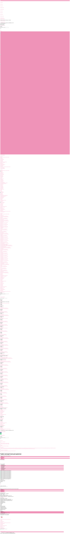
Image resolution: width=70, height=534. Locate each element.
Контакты (1, 146)
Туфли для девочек (3, 127)
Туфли (1, 51)
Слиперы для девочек (3, 115)
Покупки (1, 67)
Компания (1, 165)
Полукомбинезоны (3, 62)
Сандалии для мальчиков (12, 450)
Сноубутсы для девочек (4, 121)
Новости (1, 72)
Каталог (1, 75)
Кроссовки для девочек (4, 95)
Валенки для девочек (3, 87)
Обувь (1, 76)
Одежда (1, 135)
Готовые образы (2, 151)
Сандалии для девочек (4, 111)
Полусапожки (2, 44)
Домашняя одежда (3, 138)
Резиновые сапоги (3, 45)
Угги (1, 52)
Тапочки (1, 50)
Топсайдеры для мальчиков (4, 126)
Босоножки (2, 81)
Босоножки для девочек (4, 82)
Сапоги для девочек (3, 113)
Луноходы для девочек (4, 99)
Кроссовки (2, 40)
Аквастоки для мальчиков (4, 78)
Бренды (1, 69)
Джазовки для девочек (4, 89)
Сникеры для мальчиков (4, 120)
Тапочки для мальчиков (4, 124)
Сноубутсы (2, 49)
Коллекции (2, 70)
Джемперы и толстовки (4, 57)
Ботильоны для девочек (4, 84)
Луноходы (1, 98)
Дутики (1, 39)
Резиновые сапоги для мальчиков (5, 247)
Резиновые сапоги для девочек (5, 109)
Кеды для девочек (3, 93)
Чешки (1, 53)
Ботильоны (2, 36)
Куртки (1, 60)
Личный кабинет (3, 431)
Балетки (1, 35)
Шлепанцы (2, 133)
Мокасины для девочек (4, 101)
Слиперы (1, 47)
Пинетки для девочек (3, 103)
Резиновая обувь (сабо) (4, 106)
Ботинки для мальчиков (4, 86)
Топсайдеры (2, 388)
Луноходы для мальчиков (4, 100)
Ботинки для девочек (3, 85)
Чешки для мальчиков (3, 132)
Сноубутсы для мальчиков (4, 122)
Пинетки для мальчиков (4, 104)
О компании (2, 521)
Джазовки (1, 38)
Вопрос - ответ (2, 149)
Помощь (1, 147)
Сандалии (1, 46)
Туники (1, 63)
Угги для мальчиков (3, 130)
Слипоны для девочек (3, 117)
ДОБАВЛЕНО (2, 490)
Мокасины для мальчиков (4, 102)
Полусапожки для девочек (4, 105)
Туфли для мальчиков (3, 128)
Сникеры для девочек (3, 119)
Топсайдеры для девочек (4, 125)
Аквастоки (2, 34)
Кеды (1, 92)
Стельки (1, 65)
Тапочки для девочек (3, 123)
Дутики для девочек (3, 91)
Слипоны (1, 48)
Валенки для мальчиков (4, 88)
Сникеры (1, 118)
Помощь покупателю (3, 68)
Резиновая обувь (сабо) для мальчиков (6, 107)
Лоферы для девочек (3, 97)
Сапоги (1, 112)
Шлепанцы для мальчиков (4, 134)
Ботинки (1, 37)
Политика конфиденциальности (5, 73)
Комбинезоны (2, 58)
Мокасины (2, 42)
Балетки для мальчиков (4, 80)
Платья (1, 61)
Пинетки (1, 43)
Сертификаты (2, 167)
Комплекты (2, 59)
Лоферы (1, 41)
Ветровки (1, 56)
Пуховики (1, 143)
